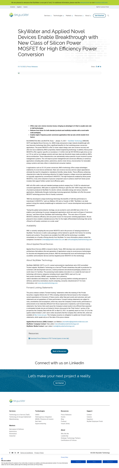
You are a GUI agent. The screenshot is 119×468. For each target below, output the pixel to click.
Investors (12, 7)
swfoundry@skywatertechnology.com (79, 239)
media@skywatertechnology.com (64, 326)
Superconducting (40, 423)
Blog (62, 419)
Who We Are (65, 434)
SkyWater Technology (75, 141)
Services (47, 15)
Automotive (13, 431)
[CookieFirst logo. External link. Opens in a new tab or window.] (2, 459)
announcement (85, 2)
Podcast (63, 421)
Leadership (64, 436)
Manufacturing (14, 419)
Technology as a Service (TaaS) (19, 415)
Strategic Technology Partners (71, 438)
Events (63, 417)
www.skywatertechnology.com (48, 283)
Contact (89, 415)
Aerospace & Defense (16, 429)
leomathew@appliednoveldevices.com (75, 322)
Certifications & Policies (69, 440)
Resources (78, 15)
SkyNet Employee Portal (95, 421)
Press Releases (32, 67)
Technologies (57, 15)
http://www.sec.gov (40, 315)
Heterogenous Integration (43, 417)
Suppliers (19, 7)
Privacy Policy (64, 457)
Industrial (12, 436)
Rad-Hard (38, 421)
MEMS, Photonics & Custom (44, 419)
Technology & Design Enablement (20, 417)
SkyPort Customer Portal (102, 7)
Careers (25, 7)
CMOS (37, 415)
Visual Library (65, 423)
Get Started (99, 15)
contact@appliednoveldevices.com (53, 239)
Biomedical (13, 434)
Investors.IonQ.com (101, 2)
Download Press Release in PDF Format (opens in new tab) (49, 338)
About (87, 15)
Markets (68, 15)
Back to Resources (59, 351)
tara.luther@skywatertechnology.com (67, 324)
